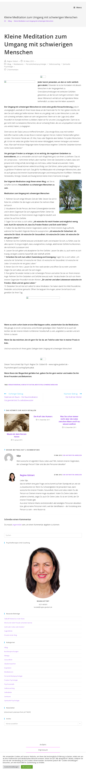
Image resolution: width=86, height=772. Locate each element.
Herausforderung (14, 384)
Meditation (39, 384)
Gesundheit (8, 660)
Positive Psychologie (11, 680)
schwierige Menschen (50, 384)
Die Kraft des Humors (43, 416)
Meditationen (19, 64)
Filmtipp (6, 656)
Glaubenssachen (10, 664)
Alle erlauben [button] (26, 767)
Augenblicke (8, 631)
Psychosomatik (9, 684)
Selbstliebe (8, 692)
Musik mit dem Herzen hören (16, 435)
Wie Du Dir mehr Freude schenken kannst (18, 623)
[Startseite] (5, 21)
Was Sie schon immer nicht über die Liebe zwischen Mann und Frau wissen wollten (69, 420)
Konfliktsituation (27, 384)
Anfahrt (43, 744)
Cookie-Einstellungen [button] (11, 767)
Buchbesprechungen (11, 651)
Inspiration (7, 668)
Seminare (7, 696)
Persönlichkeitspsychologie (36, 64)
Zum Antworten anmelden (72, 455)
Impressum (43, 750)
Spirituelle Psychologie (11, 701)
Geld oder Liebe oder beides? (14, 627)
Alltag (9, 64)
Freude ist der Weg (10, 635)
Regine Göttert (12, 61)
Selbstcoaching (54, 64)
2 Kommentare (12, 70)
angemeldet (17, 524)
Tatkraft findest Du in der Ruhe (14, 619)
